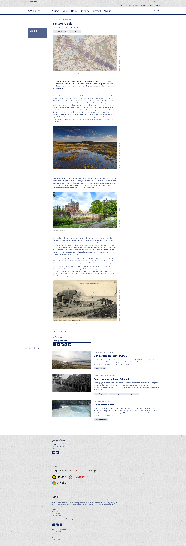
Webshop (143, 5)
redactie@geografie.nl (58, 447)
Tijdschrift (96, 10)
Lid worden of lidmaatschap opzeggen (63, 519)
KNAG (54, 509)
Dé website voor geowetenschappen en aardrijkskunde (34, 4)
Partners (135, 5)
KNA (121, 5)
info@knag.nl (56, 511)
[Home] (35, 10)
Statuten (54, 533)
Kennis (65, 10)
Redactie (54, 445)
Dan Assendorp (66, 19)
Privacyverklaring (57, 531)
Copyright (55, 448)
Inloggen (156, 1)
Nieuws (55, 10)
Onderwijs (128, 5)
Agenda (107, 10)
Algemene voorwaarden (59, 529)
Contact (150, 5)
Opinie (74, 10)
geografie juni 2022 (77, 27)
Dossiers (84, 10)
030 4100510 (56, 513)
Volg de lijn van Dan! (60, 331)
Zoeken (157, 5)
